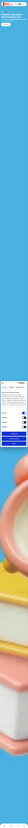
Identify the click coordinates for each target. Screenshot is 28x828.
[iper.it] (7, 4)
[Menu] (23, 4)
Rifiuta (14, 443)
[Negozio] (24, 826)
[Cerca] (13, 4)
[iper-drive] (11, 826)
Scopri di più (6, 24)
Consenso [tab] (4, 387)
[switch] (24, 418)
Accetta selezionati (14, 438)
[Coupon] (17, 826)
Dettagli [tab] (11, 387)
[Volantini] (4, 826)
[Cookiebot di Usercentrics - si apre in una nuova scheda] (20, 383)
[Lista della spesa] (16, 4)
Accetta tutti (14, 433)
